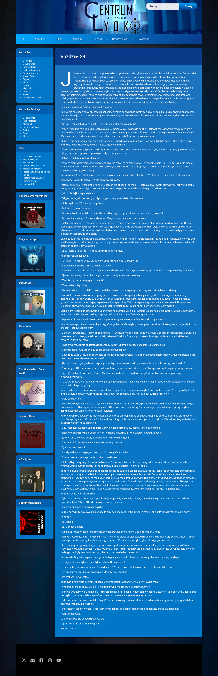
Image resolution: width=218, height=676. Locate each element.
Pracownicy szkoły (32, 73)
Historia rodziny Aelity (33, 178)
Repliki (26, 94)
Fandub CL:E (28, 184)
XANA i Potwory (30, 76)
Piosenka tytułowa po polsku (36, 172)
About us (40, 39)
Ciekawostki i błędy (32, 97)
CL (23, 39)
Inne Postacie (29, 121)
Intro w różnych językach (34, 166)
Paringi (26, 175)
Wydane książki (30, 159)
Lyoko (25, 91)
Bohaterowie (29, 64)
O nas (59, 39)
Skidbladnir (28, 88)
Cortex (26, 130)
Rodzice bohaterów (32, 70)
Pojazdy (26, 79)
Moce (25, 82)
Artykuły (77, 39)
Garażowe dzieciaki (32, 156)
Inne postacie (29, 67)
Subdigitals (28, 162)
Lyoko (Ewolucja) (31, 127)
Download (143, 39)
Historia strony (30, 181)
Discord (97, 39)
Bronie (26, 85)
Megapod (27, 124)
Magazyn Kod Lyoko (32, 169)
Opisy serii (28, 61)
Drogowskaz (119, 39)
